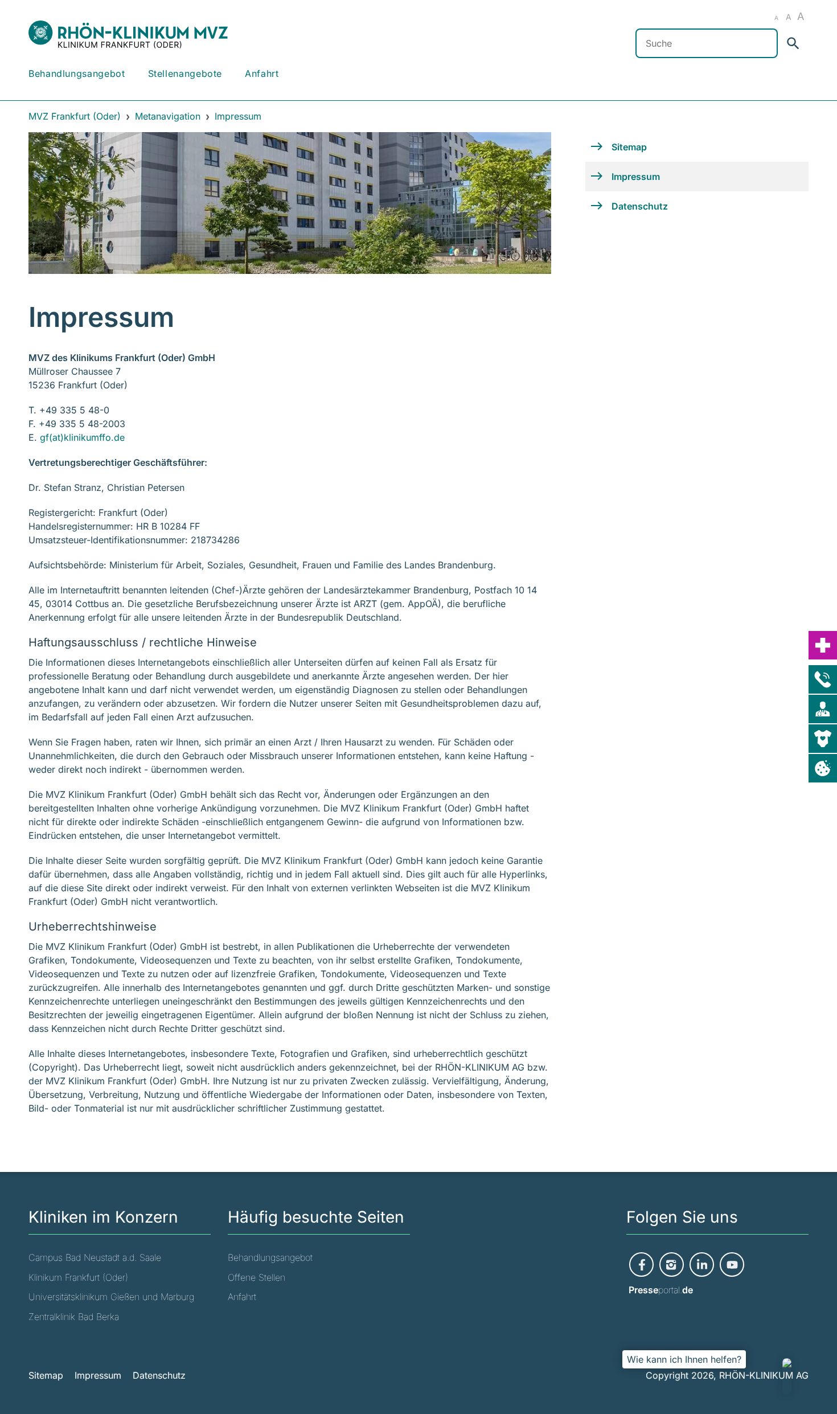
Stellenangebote (185, 73)
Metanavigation (167, 116)
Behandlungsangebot (76, 73)
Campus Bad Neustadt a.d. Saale (94, 1257)
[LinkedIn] (702, 1263)
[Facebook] (641, 1263)
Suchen (795, 43)
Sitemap (45, 1375)
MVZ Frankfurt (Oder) (74, 116)
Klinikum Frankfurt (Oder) (78, 1277)
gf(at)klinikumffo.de (82, 437)
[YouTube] (732, 1263)
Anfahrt (261, 73)
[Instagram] (672, 1263)
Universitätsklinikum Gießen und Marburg (111, 1296)
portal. (661, 1290)
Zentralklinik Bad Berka (73, 1316)
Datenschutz (159, 1375)
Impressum (98, 1375)
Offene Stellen (256, 1277)
